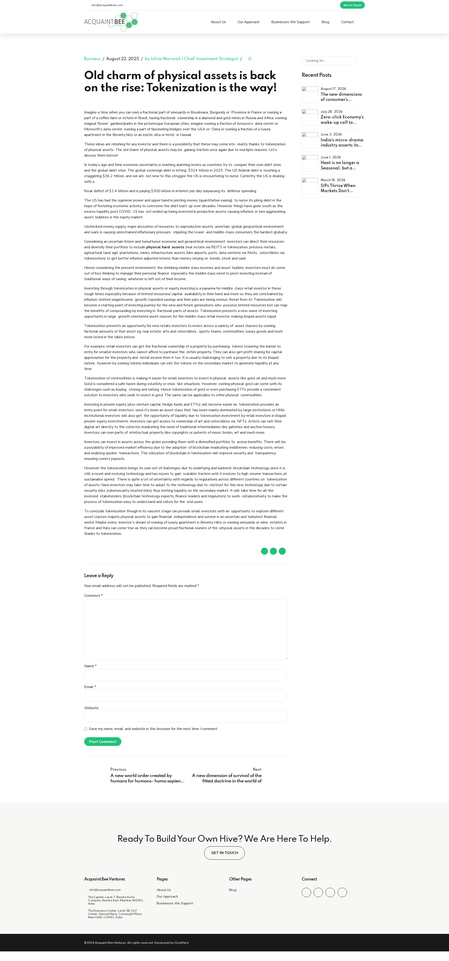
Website (91, 708)
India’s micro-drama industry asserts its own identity (342, 145)
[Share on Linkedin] (282, 551)
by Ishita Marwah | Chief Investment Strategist (191, 59)
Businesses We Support (290, 22)
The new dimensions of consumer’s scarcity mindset (341, 99)
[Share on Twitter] (273, 551)
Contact (347, 22)
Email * (90, 687)
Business (92, 59)
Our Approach (249, 22)
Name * (90, 666)
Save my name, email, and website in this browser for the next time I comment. (153, 728)
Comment (93, 595)
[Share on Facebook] (264, 551)
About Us (218, 22)
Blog (325, 22)
